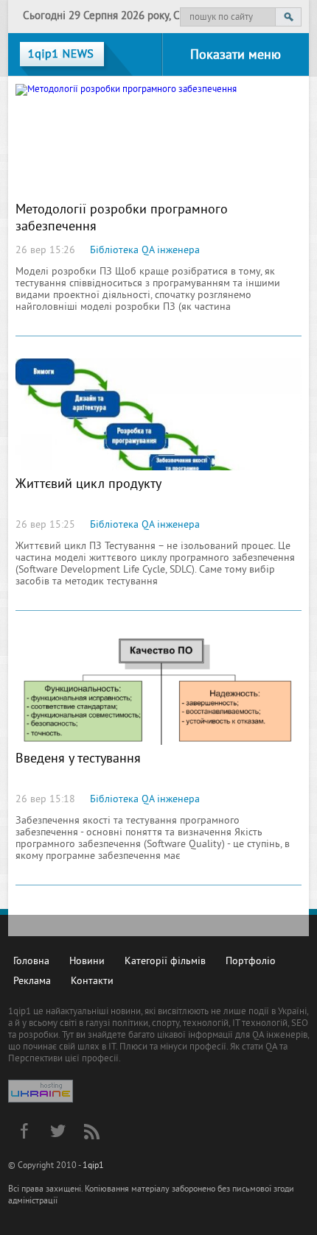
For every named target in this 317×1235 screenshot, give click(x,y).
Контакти (92, 981)
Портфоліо (251, 961)
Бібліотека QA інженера (145, 250)
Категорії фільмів (165, 961)
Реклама (32, 981)
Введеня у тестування (78, 759)
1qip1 (93, 1166)
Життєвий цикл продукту (88, 484)
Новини (87, 961)
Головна (31, 961)
